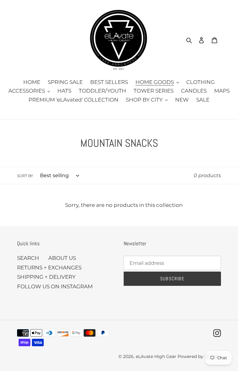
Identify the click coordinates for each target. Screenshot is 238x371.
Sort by (25, 175)
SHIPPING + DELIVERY (46, 277)
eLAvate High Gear (156, 356)
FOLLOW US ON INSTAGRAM (55, 286)
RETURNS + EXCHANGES (49, 267)
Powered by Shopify (199, 356)
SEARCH (28, 258)
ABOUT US (62, 258)
